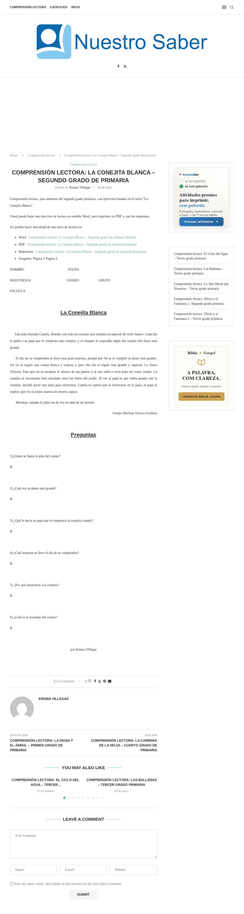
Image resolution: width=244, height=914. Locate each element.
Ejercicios (58, 7)
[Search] (231, 7)
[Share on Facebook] (95, 681)
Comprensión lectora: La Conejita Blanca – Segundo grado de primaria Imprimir (82, 244)
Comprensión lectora (28, 7)
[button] (16, 788)
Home (14, 155)
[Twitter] (125, 66)
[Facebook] (118, 66)
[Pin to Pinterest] (104, 681)
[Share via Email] (109, 681)
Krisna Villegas (80, 187)
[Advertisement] (203, 866)
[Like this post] (89, 681)
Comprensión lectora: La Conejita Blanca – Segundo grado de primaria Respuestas (91, 251)
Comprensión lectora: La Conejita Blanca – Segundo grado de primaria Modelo (82, 237)
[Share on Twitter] (99, 681)
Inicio (75, 7)
